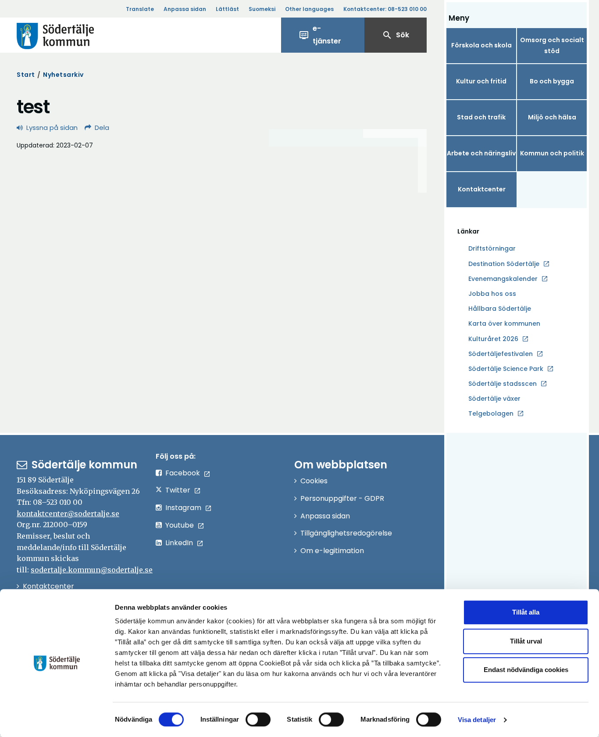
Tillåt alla (525, 612)
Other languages (309, 9)
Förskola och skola (481, 45)
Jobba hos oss (492, 294)
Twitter (177, 490)
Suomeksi (262, 9)
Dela (102, 127)
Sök (395, 35)
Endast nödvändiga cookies (526, 669)
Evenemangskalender (503, 278)
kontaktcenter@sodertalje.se (68, 513)
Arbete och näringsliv (481, 153)
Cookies (314, 481)
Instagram (183, 508)
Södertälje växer (494, 398)
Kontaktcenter (482, 189)
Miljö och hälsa (552, 117)
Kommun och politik (552, 153)
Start (26, 74)
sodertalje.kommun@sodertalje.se (92, 569)
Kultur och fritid (481, 81)
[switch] (258, 719)
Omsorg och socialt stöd (552, 45)
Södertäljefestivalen (500, 353)
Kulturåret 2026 (493, 338)
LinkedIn (179, 543)
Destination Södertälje (503, 264)
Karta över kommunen (504, 323)
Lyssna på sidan (52, 127)
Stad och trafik (481, 117)
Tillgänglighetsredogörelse (346, 533)
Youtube (179, 525)
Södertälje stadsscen (502, 383)
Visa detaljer (477, 719)
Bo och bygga (552, 81)
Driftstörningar (492, 248)
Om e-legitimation (332, 551)
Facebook (182, 473)
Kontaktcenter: (385, 9)
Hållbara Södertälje (499, 308)
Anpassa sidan (185, 9)
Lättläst (227, 9)
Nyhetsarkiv (63, 74)
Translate (140, 9)
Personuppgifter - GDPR (342, 498)
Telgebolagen (490, 414)
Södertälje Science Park (505, 369)
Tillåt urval (526, 641)
